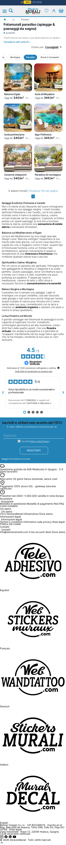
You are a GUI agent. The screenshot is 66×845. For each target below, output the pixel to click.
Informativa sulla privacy (37, 521)
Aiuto (48, 531)
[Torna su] (2, 843)
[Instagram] (2, 837)
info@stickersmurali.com (14, 531)
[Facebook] (6, 837)
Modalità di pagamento (40, 503)
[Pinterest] (10, 837)
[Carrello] (61, 10)
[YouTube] (14, 837)
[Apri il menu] (6, 11)
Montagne (15, 57)
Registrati (34, 450)
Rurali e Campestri (50, 57)
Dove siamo (46, 513)
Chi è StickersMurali (11, 513)
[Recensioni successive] (63, 392)
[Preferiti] (46, 10)
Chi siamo (6, 511)
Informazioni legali (11, 519)
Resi (56, 503)
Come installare (9, 505)
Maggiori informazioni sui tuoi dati (16, 459)
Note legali (58, 521)
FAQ (61, 503)
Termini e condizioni (11, 521)
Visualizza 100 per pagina (43, 190)
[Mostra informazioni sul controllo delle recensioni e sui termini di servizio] (58, 367)
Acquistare (7, 501)
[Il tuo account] (53, 10)
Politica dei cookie (10, 523)
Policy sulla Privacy (39, 441)
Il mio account (37, 531)
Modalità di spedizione (13, 503)
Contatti (5, 529)
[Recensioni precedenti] (2, 392)
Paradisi (30, 57)
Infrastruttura (31, 513)
